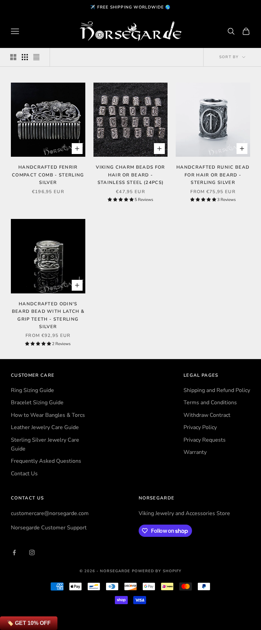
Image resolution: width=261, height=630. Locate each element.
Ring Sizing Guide (32, 390)
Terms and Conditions (210, 402)
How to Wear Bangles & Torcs (48, 415)
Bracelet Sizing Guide (37, 402)
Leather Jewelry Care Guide (45, 427)
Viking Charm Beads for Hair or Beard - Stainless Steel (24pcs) (130, 175)
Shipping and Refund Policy (217, 390)
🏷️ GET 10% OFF (29, 623)
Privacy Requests (205, 440)
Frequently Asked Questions (46, 461)
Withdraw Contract (207, 415)
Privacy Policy (200, 427)
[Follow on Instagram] (32, 552)
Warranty (195, 452)
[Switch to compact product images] (36, 57)
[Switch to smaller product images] (25, 57)
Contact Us (24, 473)
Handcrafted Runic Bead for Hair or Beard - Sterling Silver (212, 175)
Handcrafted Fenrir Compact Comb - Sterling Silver (48, 175)
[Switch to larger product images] (13, 57)
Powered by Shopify (157, 571)
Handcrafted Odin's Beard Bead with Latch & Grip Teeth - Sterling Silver (48, 315)
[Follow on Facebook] (14, 552)
